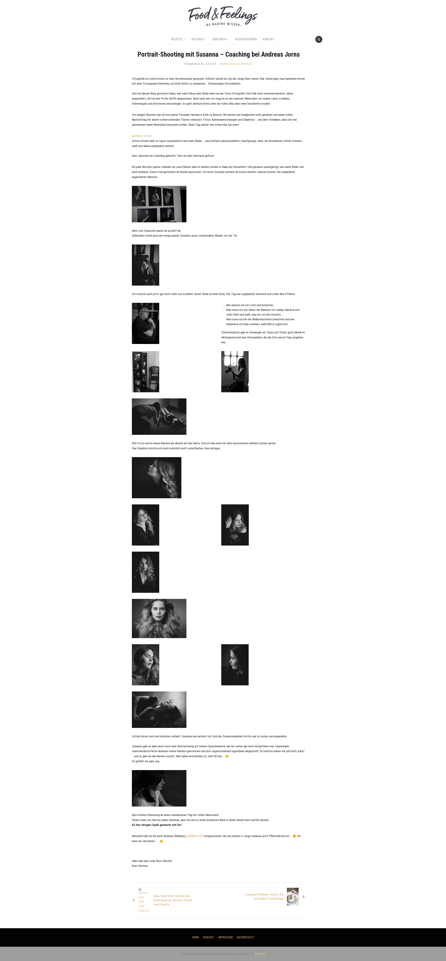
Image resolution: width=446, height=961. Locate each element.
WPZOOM (260, 953)
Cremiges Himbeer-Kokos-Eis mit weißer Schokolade (264, 896)
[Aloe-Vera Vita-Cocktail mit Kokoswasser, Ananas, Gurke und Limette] (144, 900)
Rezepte (177, 39)
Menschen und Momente (237, 64)
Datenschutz (245, 937)
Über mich (219, 39)
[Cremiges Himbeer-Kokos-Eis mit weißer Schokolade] (292, 896)
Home (195, 937)
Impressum (225, 937)
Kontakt (269, 39)
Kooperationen (246, 39)
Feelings (198, 39)
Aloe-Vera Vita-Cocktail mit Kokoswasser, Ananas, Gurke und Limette (173, 900)
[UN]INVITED (194, 836)
